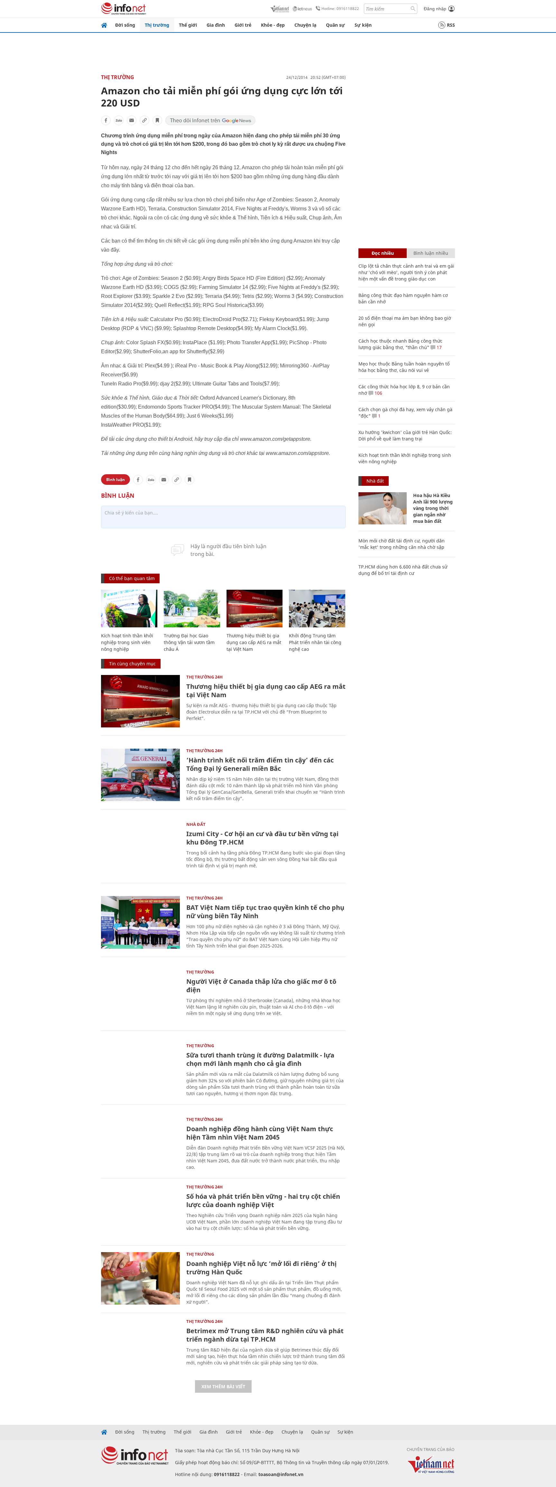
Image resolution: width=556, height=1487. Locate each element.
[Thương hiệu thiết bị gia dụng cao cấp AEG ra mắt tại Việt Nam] (255, 608)
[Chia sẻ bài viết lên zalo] (119, 120)
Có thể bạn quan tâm (132, 578)
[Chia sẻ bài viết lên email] (131, 120)
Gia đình (216, 25)
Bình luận (115, 479)
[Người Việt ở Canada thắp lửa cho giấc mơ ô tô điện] (140, 996)
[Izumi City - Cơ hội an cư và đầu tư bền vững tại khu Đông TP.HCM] (140, 848)
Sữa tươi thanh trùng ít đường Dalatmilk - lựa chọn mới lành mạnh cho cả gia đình (260, 1059)
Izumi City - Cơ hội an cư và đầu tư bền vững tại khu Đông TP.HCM (262, 837)
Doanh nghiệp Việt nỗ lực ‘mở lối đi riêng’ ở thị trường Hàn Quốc (261, 1267)
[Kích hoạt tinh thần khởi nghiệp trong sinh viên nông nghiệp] (129, 608)
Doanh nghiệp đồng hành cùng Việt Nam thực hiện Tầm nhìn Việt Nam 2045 (259, 1132)
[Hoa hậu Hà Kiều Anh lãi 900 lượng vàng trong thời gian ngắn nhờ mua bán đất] (382, 508)
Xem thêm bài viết (223, 1386)
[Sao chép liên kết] (144, 120)
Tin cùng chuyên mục (132, 663)
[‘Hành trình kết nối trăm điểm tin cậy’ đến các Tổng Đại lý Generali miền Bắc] (140, 775)
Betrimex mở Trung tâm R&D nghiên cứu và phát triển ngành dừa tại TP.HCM (265, 1335)
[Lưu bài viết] (157, 120)
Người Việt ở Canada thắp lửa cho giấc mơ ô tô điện (261, 985)
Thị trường (157, 25)
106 (377, 393)
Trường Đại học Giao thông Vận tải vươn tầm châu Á (189, 642)
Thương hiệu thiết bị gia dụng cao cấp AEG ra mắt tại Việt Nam (254, 642)
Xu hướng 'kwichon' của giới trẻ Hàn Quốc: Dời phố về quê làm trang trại (405, 435)
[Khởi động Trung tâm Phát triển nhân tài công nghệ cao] (317, 608)
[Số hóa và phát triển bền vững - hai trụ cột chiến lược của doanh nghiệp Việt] (140, 1211)
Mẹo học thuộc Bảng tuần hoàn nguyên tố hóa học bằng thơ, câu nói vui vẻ (403, 367)
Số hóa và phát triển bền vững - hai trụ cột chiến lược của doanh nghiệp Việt (263, 1200)
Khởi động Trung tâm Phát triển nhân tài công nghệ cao (315, 642)
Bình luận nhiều (430, 253)
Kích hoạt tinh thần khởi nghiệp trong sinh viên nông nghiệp (127, 642)
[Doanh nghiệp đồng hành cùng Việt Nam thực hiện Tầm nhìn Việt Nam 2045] (140, 1143)
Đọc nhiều (383, 253)
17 (438, 347)
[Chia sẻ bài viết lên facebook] (106, 120)
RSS (451, 25)
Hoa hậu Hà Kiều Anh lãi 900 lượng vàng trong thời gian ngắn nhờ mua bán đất (433, 508)
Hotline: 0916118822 (340, 8)
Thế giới (188, 25)
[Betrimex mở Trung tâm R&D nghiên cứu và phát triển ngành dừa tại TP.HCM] (140, 1345)
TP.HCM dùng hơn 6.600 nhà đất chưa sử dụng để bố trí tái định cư (402, 570)
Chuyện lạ (305, 25)
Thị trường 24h (204, 677)
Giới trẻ (243, 25)
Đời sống (125, 25)
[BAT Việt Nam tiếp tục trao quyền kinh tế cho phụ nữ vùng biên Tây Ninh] (140, 922)
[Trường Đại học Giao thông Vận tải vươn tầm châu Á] (192, 608)
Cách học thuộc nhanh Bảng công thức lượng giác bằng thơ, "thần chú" (400, 344)
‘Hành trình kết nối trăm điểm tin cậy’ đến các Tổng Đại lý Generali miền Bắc (260, 764)
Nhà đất (196, 824)
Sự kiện (363, 25)
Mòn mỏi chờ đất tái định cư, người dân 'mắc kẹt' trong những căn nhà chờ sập (401, 544)
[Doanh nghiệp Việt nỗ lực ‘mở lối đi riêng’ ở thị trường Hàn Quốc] (140, 1278)
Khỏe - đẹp (273, 25)
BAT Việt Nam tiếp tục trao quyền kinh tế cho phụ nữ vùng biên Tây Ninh (265, 911)
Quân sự (335, 25)
